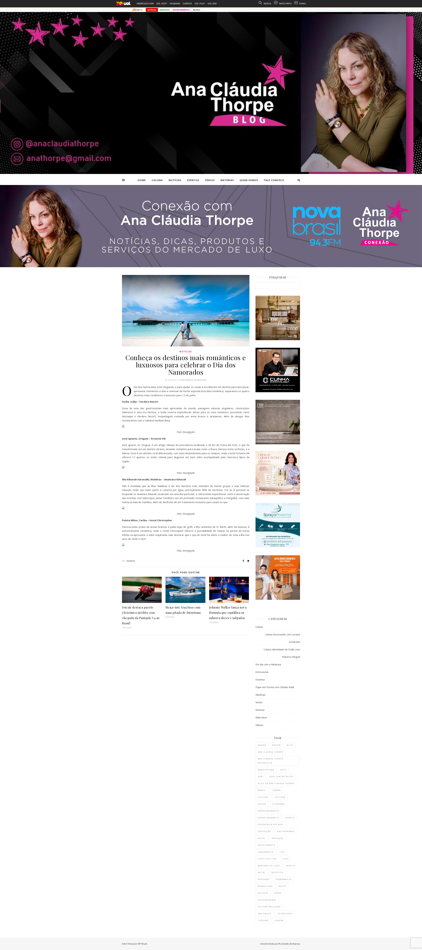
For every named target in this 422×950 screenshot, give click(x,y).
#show (276, 745)
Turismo (263, 920)
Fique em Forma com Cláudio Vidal (275, 687)
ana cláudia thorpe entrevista (270, 760)
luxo (286, 858)
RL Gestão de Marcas (289, 943)
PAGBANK (175, 3)
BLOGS (196, 10)
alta (290, 745)
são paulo (264, 913)
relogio (263, 893)
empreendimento (268, 810)
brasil (262, 790)
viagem (279, 920)
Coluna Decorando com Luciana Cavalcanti (282, 638)
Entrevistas (262, 672)
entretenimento (268, 817)
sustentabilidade (269, 906)
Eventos (193, 180)
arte (283, 769)
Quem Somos (249, 180)
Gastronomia (285, 831)
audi (260, 776)
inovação (278, 838)
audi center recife (281, 776)
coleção (263, 797)
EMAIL (303, 3)
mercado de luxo (269, 865)
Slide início (261, 717)
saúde (278, 893)
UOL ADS (212, 3)
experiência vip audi (271, 824)
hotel (262, 838)
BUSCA (267, 3)
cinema (276, 790)
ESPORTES (164, 10)
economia (278, 804)
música (290, 865)
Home (142, 180)
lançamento (266, 852)
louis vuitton (267, 858)
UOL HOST (161, 3)
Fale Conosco (274, 180)
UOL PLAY (200, 3)
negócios (277, 872)
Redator (131, 560)
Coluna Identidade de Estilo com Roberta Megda (282, 653)
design (262, 804)
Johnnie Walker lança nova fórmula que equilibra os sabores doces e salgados (228, 612)
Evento (289, 817)
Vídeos (210, 180)
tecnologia (284, 913)
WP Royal (142, 943)
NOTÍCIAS (152, 10)
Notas (259, 702)
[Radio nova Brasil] (211, 266)
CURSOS (187, 3)
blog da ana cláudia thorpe (276, 783)
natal (261, 872)
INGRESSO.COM (145, 3)
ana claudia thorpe (270, 752)
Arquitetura (266, 769)
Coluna (157, 180)
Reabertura (265, 886)
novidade (264, 879)
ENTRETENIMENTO (181, 10)
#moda (262, 745)
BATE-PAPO (285, 3)
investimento (266, 845)
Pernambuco (284, 879)
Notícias (175, 180)
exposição (264, 831)
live (282, 852)
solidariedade (267, 900)
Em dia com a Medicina (268, 664)
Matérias (227, 180)
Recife (282, 886)
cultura (280, 797)
